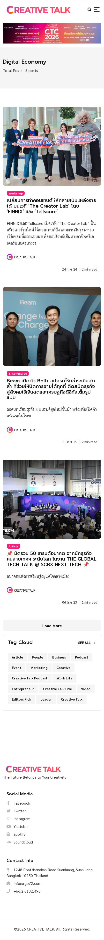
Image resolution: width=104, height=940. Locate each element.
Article (13, 546)
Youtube (20, 826)
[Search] (96, 9)
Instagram (21, 818)
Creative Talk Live (57, 688)
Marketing (38, 667)
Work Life (64, 678)
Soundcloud (23, 841)
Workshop (16, 193)
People (37, 657)
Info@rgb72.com (27, 883)
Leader (46, 699)
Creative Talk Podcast (29, 678)
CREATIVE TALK (24, 257)
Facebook (21, 803)
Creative (63, 667)
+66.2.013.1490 (27, 891)
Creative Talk (71, 699)
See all (84, 642)
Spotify (19, 834)
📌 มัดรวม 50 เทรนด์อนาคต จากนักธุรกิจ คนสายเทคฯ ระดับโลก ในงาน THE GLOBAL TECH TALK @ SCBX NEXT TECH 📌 (52, 559)
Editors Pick (21, 699)
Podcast (81, 657)
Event (16, 667)
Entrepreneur (23, 688)
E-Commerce (18, 373)
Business (59, 657)
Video (85, 688)
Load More (52, 625)
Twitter (19, 810)
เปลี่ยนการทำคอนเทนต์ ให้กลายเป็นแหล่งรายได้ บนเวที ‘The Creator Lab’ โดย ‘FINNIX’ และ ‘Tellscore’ (52, 206)
